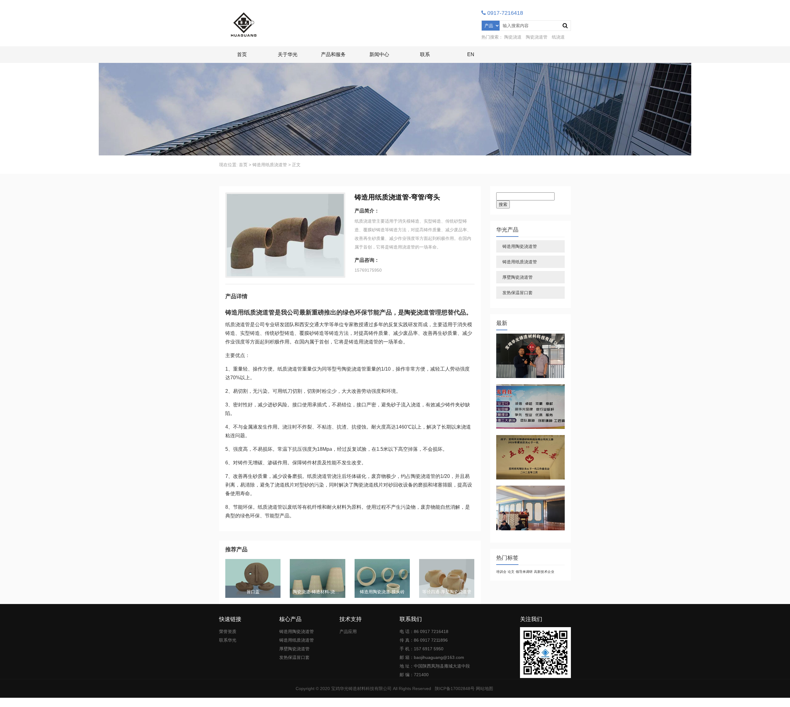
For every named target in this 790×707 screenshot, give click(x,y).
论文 (511, 571)
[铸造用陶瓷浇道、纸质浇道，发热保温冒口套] (243, 24)
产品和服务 (333, 54)
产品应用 (348, 631)
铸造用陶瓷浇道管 (519, 246)
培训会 (501, 571)
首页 (242, 54)
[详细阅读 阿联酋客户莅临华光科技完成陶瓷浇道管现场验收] (530, 356)
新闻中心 (379, 54)
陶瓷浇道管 (536, 37)
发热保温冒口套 (517, 292)
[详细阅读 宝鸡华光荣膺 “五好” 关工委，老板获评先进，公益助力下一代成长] (530, 457)
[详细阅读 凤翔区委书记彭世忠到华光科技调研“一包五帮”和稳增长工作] (530, 406)
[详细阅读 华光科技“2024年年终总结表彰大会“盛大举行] (530, 508)
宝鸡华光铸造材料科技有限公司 (361, 688)
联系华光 (227, 640)
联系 (425, 54)
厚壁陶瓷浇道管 (517, 277)
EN (470, 54)
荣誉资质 (227, 631)
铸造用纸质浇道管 (269, 164)
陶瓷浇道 (513, 37)
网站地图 (484, 688)
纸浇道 (558, 37)
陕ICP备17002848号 (455, 688)
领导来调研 (524, 571)
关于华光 (287, 54)
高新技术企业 (544, 571)
